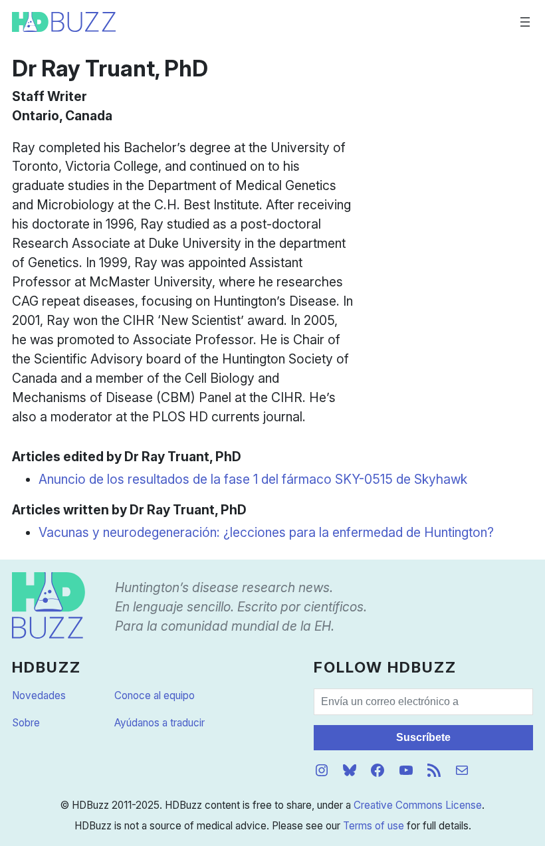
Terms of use (373, 825)
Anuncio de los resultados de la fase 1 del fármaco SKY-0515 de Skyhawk (253, 479)
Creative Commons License (418, 805)
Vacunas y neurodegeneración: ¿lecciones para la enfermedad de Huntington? (266, 532)
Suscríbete (423, 737)
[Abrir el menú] (525, 22)
